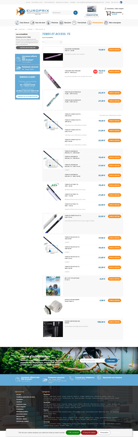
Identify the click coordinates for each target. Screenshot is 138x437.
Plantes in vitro (102, 411)
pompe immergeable (81, 423)
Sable (57, 407)
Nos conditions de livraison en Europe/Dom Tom (90, 2)
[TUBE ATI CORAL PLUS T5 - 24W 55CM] (53, 121)
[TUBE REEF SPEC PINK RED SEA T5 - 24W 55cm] (53, 78)
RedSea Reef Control (94, 404)
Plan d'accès (114, 2)
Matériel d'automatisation (98, 398)
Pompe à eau (70, 396)
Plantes (54, 22)
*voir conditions (26, 62)
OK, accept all (74, 432)
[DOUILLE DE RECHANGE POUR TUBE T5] (53, 307)
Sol (68, 419)
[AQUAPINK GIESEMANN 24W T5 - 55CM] (53, 57)
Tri (43, 42)
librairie (54, 413)
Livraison (19, 402)
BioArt (107, 411)
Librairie (58, 400)
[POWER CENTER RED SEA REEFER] (53, 329)
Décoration (46, 400)
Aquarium (46, 404)
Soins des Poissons (57, 398)
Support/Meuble (52, 396)
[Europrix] (32, 11)
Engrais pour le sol (48, 413)
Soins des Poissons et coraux (98, 405)
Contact (107, 2)
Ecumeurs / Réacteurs (78, 404)
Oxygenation (81, 417)
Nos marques (115, 22)
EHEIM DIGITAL (97, 396)
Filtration (59, 396)
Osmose (109, 396)
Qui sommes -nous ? (37, 2)
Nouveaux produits (22, 411)
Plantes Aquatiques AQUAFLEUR (51, 411)
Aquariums (46, 396)
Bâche (45, 417)
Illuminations (115, 417)
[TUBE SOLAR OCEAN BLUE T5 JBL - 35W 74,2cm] (53, 100)
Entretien (117, 398)
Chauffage (82, 396)
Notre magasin (21, 407)
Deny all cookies (89, 432)
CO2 (113, 396)
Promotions (98, 22)
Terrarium (81, 22)
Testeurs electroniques (79, 398)
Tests (73, 398)
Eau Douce (24, 22)
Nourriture (104, 396)
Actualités (72, 2)
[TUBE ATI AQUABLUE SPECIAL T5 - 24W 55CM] (53, 159)
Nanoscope (73, 405)
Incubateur (56, 425)
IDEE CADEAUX (52, 400)
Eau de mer (40, 22)
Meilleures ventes (21, 414)
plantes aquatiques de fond (92, 411)
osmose (78, 405)
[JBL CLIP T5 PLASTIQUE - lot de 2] (53, 286)
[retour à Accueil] (17, 29)
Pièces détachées (49, 2)
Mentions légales (21, 419)
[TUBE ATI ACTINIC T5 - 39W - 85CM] (53, 192)
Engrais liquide (116, 411)
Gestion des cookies (22, 421)
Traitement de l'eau (66, 398)
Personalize (104, 432)
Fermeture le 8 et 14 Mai (23, 37)
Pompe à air (76, 396)
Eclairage (64, 396)
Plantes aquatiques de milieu (79, 411)
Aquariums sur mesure (62, 2)
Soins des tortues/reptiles (92, 423)
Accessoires (77, 419)
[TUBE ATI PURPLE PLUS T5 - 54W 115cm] (53, 223)
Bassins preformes (51, 417)
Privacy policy (115, 432)
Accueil (28, 2)
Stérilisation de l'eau (48, 398)
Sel (54, 407)
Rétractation (20, 416)
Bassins (67, 22)
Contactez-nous (21, 404)
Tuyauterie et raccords (109, 398)
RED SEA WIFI (87, 404)
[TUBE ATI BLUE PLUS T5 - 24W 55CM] (53, 245)
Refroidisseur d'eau (89, 396)
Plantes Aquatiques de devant (65, 411)
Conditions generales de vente (25, 397)
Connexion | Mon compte (115, 8)
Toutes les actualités (27, 47)
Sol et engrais (88, 398)
